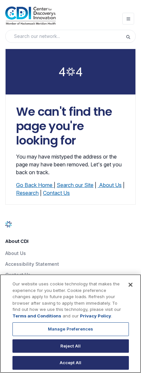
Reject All (70, 345)
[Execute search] (130, 36)
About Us (110, 185)
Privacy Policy (95, 315)
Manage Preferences (70, 328)
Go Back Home (35, 185)
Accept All (70, 362)
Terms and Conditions (36, 315)
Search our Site (75, 185)
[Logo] (30, 16)
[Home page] (8, 223)
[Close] (130, 285)
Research (27, 193)
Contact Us (56, 193)
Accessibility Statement (32, 264)
